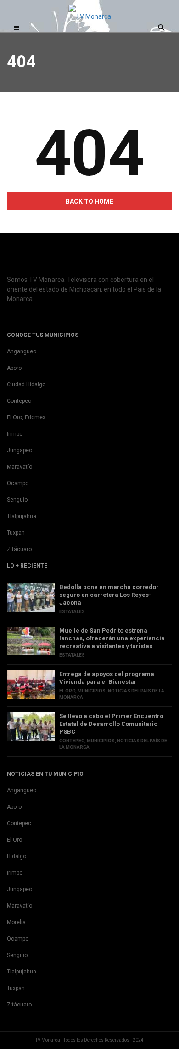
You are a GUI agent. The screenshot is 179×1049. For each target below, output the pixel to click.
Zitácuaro (19, 549)
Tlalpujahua (21, 516)
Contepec (19, 401)
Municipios (92, 690)
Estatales (72, 611)
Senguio (17, 500)
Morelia (16, 922)
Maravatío (19, 467)
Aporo (14, 368)
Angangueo (21, 351)
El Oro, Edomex (26, 417)
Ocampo (17, 483)
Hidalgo (16, 856)
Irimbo (14, 434)
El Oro (67, 690)
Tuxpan (16, 533)
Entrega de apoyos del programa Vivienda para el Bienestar (106, 677)
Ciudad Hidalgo (26, 384)
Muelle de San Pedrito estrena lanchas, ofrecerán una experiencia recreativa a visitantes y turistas (112, 638)
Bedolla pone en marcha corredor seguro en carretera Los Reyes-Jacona (109, 595)
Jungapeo (19, 450)
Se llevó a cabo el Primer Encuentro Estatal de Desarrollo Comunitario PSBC (111, 724)
